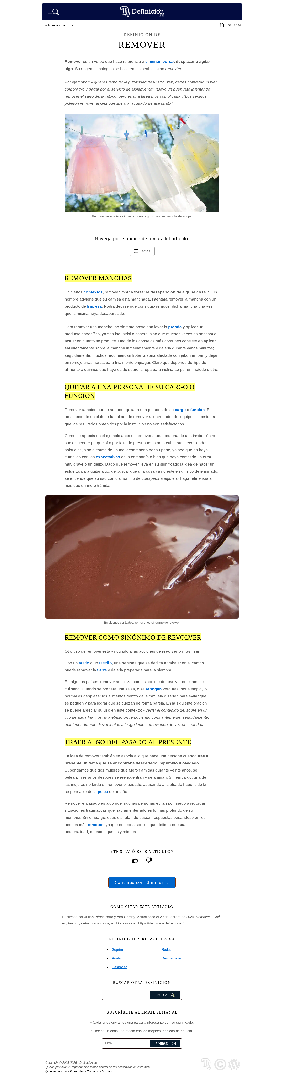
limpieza (94, 306)
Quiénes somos (56, 1071)
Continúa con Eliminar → (142, 882)
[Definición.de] (142, 11)
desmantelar (171, 958)
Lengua (67, 25)
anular (117, 958)
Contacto (93, 1071)
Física (53, 25)
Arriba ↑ (107, 1071)
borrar (168, 61)
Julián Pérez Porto (98, 917)
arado (84, 663)
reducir (168, 950)
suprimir (118, 950)
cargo (180, 410)
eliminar (152, 61)
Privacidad (77, 1071)
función (197, 410)
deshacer (119, 967)
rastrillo (105, 663)
